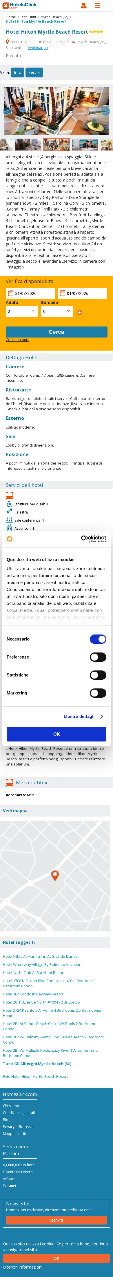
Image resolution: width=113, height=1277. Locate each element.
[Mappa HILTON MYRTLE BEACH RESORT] (55, 876)
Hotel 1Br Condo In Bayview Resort (33, 994)
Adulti (12, 302)
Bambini (49, 302)
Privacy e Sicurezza (18, 1126)
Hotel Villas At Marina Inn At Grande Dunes (40, 956)
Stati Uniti (28, 16)
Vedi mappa (38, 47)
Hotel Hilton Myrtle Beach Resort (36, 21)
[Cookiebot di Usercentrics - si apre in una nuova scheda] (81, 539)
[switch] (98, 657)
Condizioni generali (19, 1112)
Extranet (9, 1185)
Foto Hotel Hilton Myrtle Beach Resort (35, 1076)
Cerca (56, 332)
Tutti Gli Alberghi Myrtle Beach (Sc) (37, 1063)
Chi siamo (11, 1105)
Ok (56, 1258)
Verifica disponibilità (30, 281)
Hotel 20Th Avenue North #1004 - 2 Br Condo (41, 1002)
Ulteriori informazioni (22, 1267)
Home (11, 16)
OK (56, 734)
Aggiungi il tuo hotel (19, 1164)
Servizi (34, 72)
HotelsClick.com (19, 5)
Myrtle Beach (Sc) (54, 16)
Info (17, 72)
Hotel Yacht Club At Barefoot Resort (34, 972)
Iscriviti (56, 1220)
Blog (6, 1119)
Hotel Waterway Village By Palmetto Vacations (43, 964)
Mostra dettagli (79, 716)
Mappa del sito (15, 1133)
